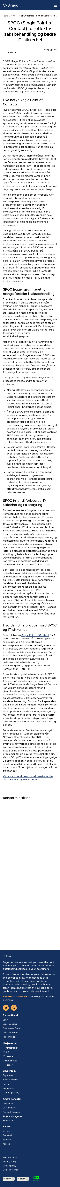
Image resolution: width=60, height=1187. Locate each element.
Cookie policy (9, 1165)
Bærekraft (8, 1135)
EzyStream (8, 1075)
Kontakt (6, 1144)
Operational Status (12, 1028)
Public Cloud (9, 1037)
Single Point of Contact (35, 635)
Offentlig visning (11, 1092)
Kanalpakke (8, 1088)
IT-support (8, 1065)
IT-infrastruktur (10, 1048)
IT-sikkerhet (8, 1056)
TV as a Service (10, 1079)
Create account (10, 1024)
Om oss (6, 1131)
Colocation (8, 1103)
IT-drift (6, 1052)
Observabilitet (10, 1060)
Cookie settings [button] (10, 1169)
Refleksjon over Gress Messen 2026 (25, 944)
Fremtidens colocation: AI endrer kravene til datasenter (28, 896)
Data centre (9, 1107)
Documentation (10, 1032)
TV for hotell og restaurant (19, 848)
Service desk (9, 1120)
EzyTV (6, 1084)
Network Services (11, 1112)
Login (5, 1019)
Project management (13, 1116)
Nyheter (7, 1139)
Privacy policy (9, 1161)
